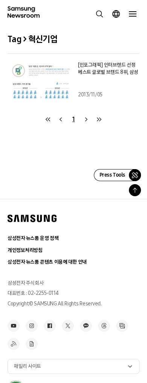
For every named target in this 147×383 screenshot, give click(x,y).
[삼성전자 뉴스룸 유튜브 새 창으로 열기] (14, 326)
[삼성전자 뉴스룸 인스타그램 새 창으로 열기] (32, 326)
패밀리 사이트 (27, 366)
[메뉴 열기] (132, 14)
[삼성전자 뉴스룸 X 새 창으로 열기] (68, 326)
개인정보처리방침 (25, 250)
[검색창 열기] (99, 14)
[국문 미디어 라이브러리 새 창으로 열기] (122, 326)
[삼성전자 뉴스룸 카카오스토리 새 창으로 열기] (86, 326)
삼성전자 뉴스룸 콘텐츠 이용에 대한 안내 (47, 262)
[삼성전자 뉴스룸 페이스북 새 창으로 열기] (50, 326)
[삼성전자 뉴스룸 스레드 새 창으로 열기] (104, 326)
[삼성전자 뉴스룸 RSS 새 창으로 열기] (14, 344)
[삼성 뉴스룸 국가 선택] (116, 14)
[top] (135, 190)
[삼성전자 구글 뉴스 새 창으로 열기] (32, 344)
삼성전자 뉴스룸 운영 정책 (33, 238)
